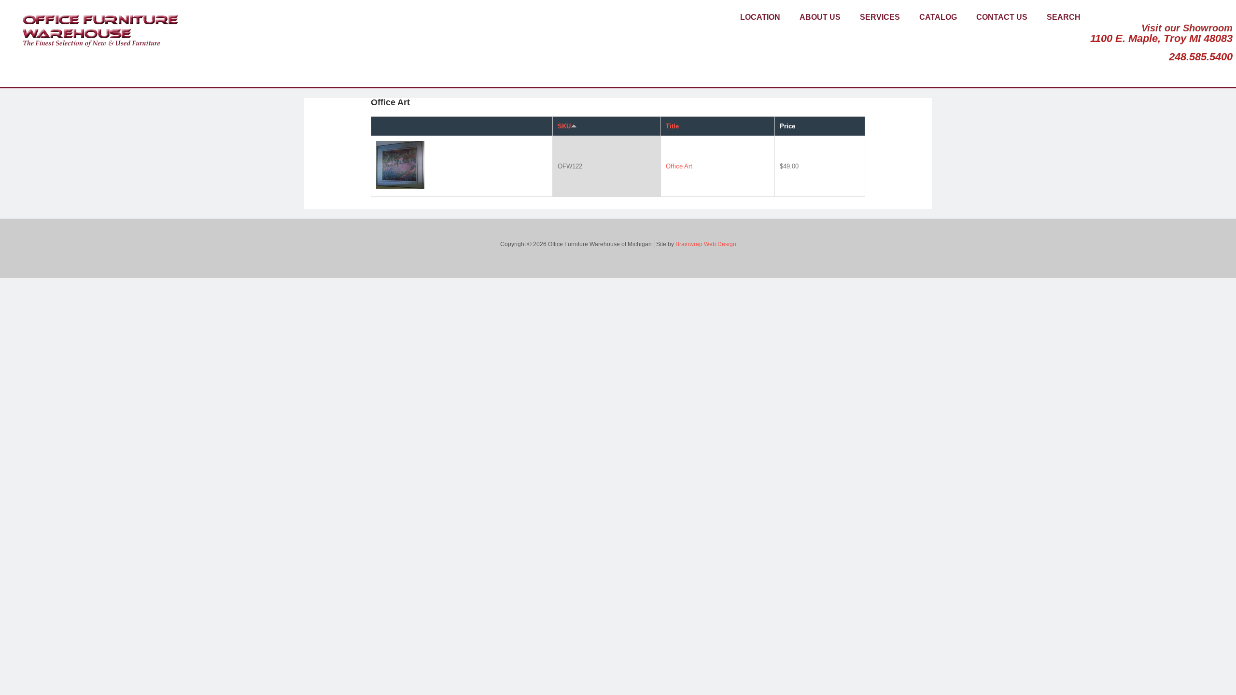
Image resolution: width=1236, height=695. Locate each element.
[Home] (96, 28)
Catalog (938, 17)
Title (672, 126)
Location (760, 17)
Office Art (679, 166)
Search (1064, 17)
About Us (820, 17)
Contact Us (1001, 17)
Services (880, 17)
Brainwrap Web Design (705, 244)
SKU (564, 126)
